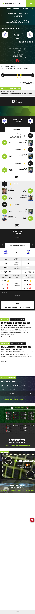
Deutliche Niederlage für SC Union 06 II (16, 93)
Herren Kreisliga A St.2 (17, 9)
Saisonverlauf (32, 245)
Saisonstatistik (17, 245)
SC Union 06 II (26, 42)
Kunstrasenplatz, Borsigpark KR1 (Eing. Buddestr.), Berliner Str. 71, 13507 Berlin (18, 21)
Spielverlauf (18, 129)
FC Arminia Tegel (11, 28)
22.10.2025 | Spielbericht (7, 91)
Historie (2, 245)
